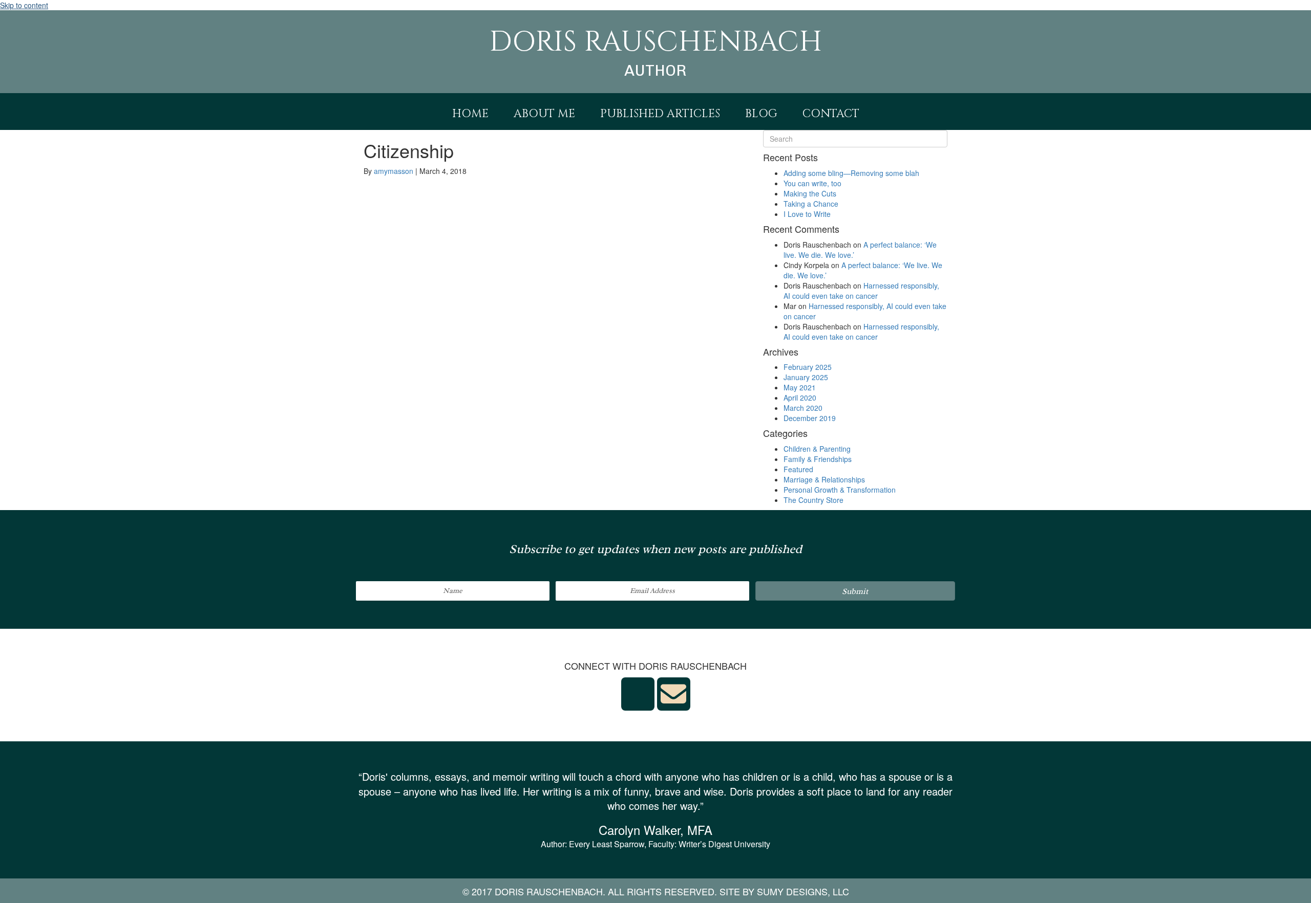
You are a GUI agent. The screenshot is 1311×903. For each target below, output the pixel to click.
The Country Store (813, 500)
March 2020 (803, 408)
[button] (855, 591)
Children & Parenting (817, 449)
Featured (798, 469)
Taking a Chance (811, 204)
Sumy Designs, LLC (803, 891)
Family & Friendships (818, 459)
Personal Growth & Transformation (840, 489)
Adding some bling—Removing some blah (851, 173)
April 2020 (800, 397)
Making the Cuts (810, 193)
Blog (761, 114)
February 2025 (808, 367)
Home (470, 114)
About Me (544, 114)
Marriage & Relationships (824, 479)
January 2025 (806, 377)
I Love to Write (807, 214)
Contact (830, 114)
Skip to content (24, 5)
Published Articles (660, 114)
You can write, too (812, 183)
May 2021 (800, 387)
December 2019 (810, 418)
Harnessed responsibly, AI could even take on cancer (861, 290)
